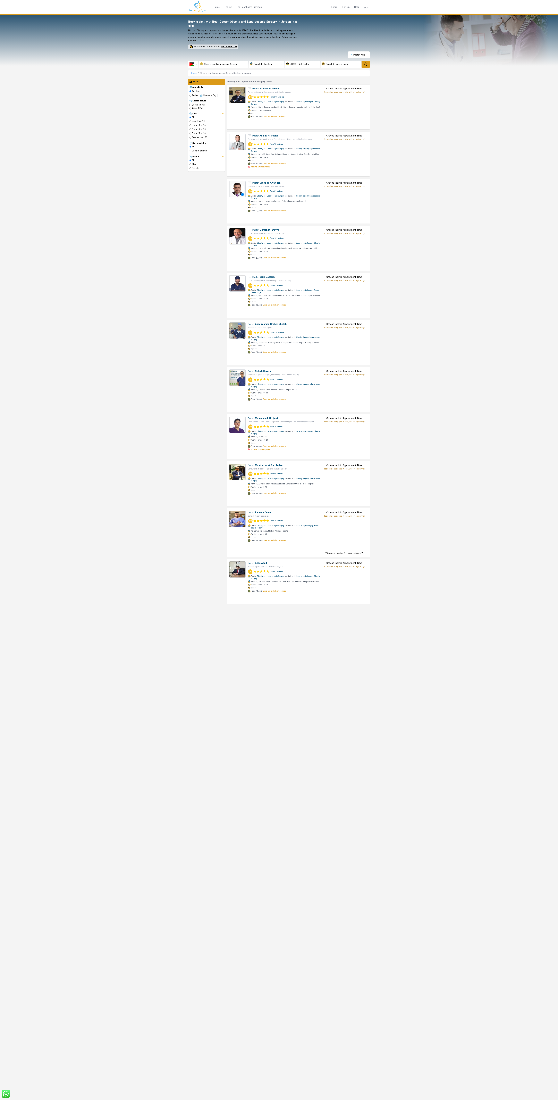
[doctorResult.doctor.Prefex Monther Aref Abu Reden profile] (237, 472)
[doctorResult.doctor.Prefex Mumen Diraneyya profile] (237, 236)
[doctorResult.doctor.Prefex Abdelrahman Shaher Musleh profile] (237, 330)
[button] (251, 7)
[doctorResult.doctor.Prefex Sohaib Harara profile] (237, 377)
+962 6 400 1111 (229, 46)
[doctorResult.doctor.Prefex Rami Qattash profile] (237, 283)
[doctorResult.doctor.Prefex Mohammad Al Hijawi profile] (237, 425)
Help (356, 7)
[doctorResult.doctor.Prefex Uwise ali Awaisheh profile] (237, 189)
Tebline (228, 7)
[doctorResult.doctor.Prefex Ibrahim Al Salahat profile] (237, 95)
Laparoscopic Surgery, (304, 101)
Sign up (345, 7)
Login (334, 7)
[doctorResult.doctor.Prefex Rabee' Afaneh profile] (237, 519)
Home (217, 7)
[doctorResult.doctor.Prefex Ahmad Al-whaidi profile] (237, 142)
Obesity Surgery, (302, 148)
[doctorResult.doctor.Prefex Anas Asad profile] (237, 569)
